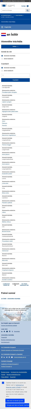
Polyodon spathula (7, 202)
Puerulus (4, 125)
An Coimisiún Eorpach (6, 15)
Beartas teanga (5, 372)
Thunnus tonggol (6, 144)
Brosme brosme (6, 231)
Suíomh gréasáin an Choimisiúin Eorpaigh (12, 350)
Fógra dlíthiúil (5, 377)
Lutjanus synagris (6, 102)
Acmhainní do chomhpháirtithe (19, 372)
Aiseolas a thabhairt (15, 315)
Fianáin (3, 374)
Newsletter (17, 331)
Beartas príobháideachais (8, 340)
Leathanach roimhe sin (6, 284)
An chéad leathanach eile (24, 284)
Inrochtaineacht (5, 342)
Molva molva (5, 193)
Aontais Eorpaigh (5, 366)
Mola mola (5, 260)
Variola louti (5, 250)
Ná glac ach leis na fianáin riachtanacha (18, 405)
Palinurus (4, 123)
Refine (14, 46)
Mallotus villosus (6, 222)
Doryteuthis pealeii (7, 173)
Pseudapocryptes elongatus (9, 92)
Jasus (3, 121)
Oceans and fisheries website (9, 325)
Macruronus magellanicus (9, 135)
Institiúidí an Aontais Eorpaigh (9, 364)
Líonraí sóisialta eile (19, 357)
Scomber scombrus (7, 279)
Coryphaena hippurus (8, 270)
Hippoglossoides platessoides (10, 111)
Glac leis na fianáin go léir (15, 400)
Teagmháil (4, 337)
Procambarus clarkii (7, 241)
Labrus (4, 212)
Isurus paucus (5, 154)
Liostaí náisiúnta (18, 15)
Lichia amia (5, 183)
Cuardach (27, 10)
